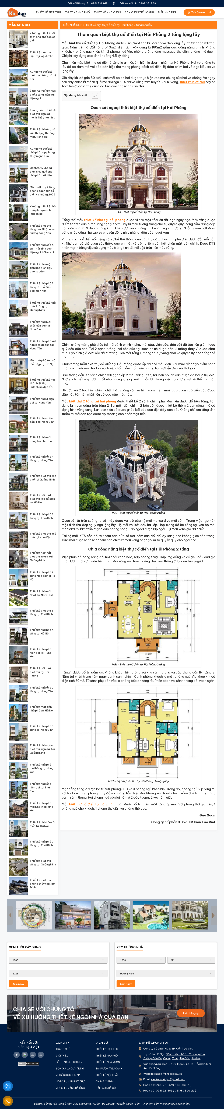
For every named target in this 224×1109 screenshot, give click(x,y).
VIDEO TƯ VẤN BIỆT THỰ (70, 1081)
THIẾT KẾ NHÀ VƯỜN (107, 12)
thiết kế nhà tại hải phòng (104, 220)
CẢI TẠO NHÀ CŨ (106, 1088)
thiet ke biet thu (192, 82)
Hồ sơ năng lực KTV (69, 1062)
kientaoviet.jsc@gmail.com (168, 1079)
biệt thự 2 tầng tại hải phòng (92, 401)
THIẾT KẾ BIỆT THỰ (48, 12)
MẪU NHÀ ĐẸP (167, 12)
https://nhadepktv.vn (168, 1073)
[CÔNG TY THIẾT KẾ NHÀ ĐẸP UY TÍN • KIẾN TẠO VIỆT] (16, 12)
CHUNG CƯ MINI (105, 1081)
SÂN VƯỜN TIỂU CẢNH (139, 12)
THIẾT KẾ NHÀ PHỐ (77, 12)
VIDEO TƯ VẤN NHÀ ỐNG (70, 1088)
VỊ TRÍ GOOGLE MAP (68, 1075)
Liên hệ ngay (191, 1013)
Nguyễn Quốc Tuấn (128, 1103)
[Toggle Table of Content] (93, 96)
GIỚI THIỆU (62, 1055)
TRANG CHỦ (63, 1049)
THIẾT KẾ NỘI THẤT (107, 1075)
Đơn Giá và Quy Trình (70, 1068)
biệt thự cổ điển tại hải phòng (92, 804)
